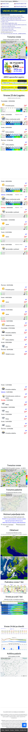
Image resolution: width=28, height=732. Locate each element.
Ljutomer (10, 30)
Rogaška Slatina (11, 23)
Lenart (6, 21)
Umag (4, 33)
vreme (7, 720)
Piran (15, 27)
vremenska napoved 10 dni (20, 721)
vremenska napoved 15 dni (6, 723)
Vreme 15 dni (5, 3)
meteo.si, (25, 715)
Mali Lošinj (15, 33)
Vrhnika (22, 17)
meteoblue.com (14, 717)
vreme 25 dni (18, 720)
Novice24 (3, 724)
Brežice (9, 29)
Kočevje (2, 18)
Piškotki (3, 720)
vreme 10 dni (5, 721)
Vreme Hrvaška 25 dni (21, 6)
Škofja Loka (11, 24)
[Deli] (24, 725)
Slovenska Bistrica (11, 20)
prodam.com (9, 724)
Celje (3, 23)
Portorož (19, 27)
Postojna (9, 27)
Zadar (11, 33)
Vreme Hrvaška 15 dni (21, 3)
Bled (19, 24)
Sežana (12, 27)
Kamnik (7, 17)
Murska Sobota (5, 30)
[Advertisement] (14, 165)
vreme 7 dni (23, 720)
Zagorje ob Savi (18, 18)
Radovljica (16, 24)
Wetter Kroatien (17, 727)
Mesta (3, 730)
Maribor (3, 20)
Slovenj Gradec (18, 20)
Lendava (14, 30)
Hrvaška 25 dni (23, 730)
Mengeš (10, 18)
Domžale (15, 17)
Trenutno (12, 730)
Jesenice (6, 24)
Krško (12, 29)
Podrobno (17, 730)
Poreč (6, 33)
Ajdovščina (9, 26)
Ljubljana (4, 17)
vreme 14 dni (11, 721)
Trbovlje (11, 17)
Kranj (3, 24)
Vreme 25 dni (5, 6)
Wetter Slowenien (10, 727)
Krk (1, 33)
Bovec (13, 26)
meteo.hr (18, 716)
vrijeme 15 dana (16, 723)
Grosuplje (7, 18)
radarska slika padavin (16, 724)
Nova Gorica (4, 26)
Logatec (19, 17)
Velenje (6, 23)
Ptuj (6, 20)
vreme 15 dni (12, 720)
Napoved (7, 730)
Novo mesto (4, 29)
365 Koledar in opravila (14, 726)
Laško (16, 23)
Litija (14, 18)
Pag (9, 33)
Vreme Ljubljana (5, 726)
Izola (6, 27)
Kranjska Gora (23, 24)
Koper (3, 27)
